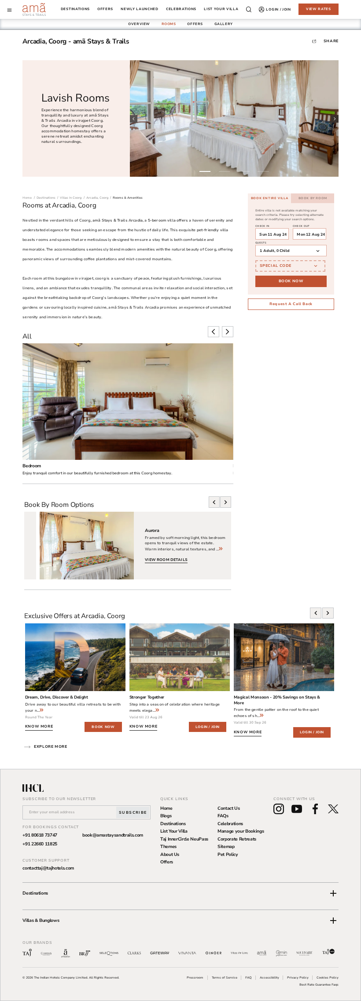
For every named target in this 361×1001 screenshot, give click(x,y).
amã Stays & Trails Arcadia (117, 220)
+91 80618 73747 (39, 835)
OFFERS (195, 24)
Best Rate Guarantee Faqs (319, 984)
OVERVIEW (139, 24)
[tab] (139, 24)
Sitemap (226, 847)
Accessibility (269, 977)
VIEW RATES (318, 9)
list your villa (221, 9)
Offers (166, 862)
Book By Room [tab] (312, 198)
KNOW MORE (39, 726)
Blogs (165, 816)
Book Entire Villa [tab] (269, 198)
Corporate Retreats (236, 839)
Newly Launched (139, 9)
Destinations (75, 9)
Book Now (291, 281)
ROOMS (169, 24)
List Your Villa (174, 831)
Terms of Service (224, 977)
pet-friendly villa (212, 230)
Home (166, 808)
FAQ (248, 977)
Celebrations (230, 824)
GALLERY (223, 24)
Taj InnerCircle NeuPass (184, 839)
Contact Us (228, 808)
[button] (180, 893)
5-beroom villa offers (168, 220)
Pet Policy (227, 855)
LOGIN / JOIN (207, 726)
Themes (168, 847)
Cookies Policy (328, 977)
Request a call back (291, 303)
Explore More (50, 746)
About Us (169, 855)
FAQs (222, 816)
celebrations (181, 9)
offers (105, 9)
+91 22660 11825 (39, 844)
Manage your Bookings (240, 831)
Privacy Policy (298, 977)
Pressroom (195, 977)
